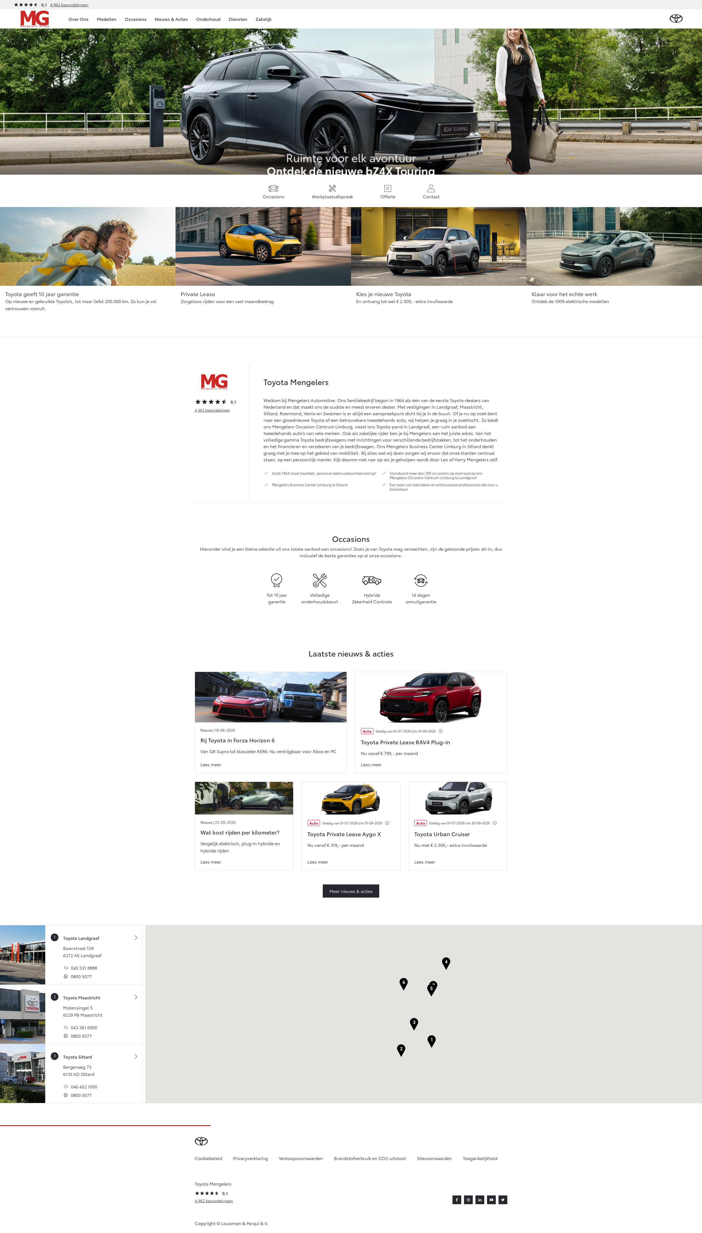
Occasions (135, 19)
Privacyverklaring (250, 1158)
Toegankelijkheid (480, 1158)
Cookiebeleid (208, 1158)
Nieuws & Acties (171, 19)
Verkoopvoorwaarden (301, 1158)
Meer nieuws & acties (351, 891)
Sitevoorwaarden (434, 1158)
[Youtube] (491, 1199)
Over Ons (79, 19)
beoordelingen (212, 410)
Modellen (107, 19)
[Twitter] (503, 1199)
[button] (431, 1041)
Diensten (238, 19)
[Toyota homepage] (676, 18)
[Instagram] (468, 1199)
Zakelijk (264, 19)
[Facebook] (456, 1199)
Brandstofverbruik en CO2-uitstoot (370, 1158)
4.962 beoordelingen (69, 4)
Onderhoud (208, 19)
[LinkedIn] (479, 1199)
